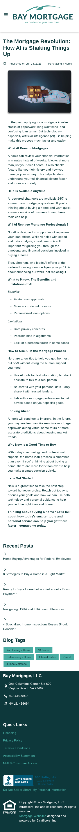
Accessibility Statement (19, 755)
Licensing (9, 732)
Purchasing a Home (60, 63)
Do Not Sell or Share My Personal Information (34, 789)
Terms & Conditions (16, 748)
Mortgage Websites (33, 816)
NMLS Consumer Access (20, 763)
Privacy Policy (12, 740)
